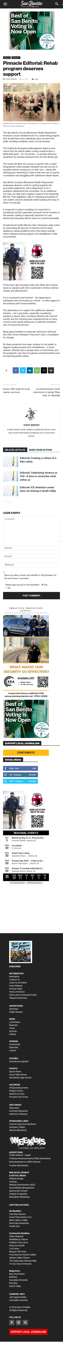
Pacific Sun (14, 1226)
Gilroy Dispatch (16, 1236)
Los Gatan (14, 1248)
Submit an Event (17, 1094)
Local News (14, 1022)
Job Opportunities (17, 1297)
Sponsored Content (18, 1191)
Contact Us (14, 979)
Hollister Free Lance (18, 1242)
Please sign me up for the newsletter (22, 585)
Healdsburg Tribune (18, 1239)
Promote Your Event (18, 1097)
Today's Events (16, 1091)
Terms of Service (17, 992)
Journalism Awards (18, 1300)
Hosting (13, 1181)
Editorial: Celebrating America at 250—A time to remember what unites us (38, 476)
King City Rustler (17, 1245)
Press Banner (15, 1254)
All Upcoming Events (18, 1087)
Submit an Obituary (18, 1114)
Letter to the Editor (18, 982)
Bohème (13, 1277)
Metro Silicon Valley (18, 1220)
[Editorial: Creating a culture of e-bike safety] (10, 461)
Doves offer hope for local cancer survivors (16, 391)
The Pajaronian (16, 1261)
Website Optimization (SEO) (22, 1184)
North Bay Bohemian (19, 1223)
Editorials (15, 58)
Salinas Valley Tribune (19, 1257)
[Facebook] (16, 370)
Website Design (16, 1178)
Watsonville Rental (18, 1130)
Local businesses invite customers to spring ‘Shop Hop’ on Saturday (46, 392)
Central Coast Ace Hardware (22, 1124)
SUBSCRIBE (15, 966)
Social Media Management (21, 1188)
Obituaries (14, 1108)
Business (13, 1025)
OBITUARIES (15, 1105)
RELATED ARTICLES (15, 450)
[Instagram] (18, 1322)
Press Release (15, 985)
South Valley (15, 1286)
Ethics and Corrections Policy (23, 995)
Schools (13, 1031)
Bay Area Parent (17, 1274)
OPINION (13, 1041)
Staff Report (11, 79)
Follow (32, 775)
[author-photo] (31, 414)
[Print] (51, 370)
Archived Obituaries (18, 1111)
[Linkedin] (30, 370)
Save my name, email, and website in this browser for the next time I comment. (30, 577)
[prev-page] (5, 502)
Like (34, 768)
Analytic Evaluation (18, 1194)
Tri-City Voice (15, 1264)
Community (14, 1044)
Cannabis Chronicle (18, 1280)
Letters (12, 1050)
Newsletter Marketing (19, 1197)
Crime (12, 1028)
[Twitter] (23, 370)
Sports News (15, 1071)
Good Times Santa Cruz (20, 1217)
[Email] (44, 370)
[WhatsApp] (37, 370)
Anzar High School (18, 1074)
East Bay (13, 1283)
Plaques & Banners (18, 998)
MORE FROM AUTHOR (40, 450)
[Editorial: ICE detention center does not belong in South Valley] (10, 491)
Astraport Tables (17, 1127)
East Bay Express (17, 1214)
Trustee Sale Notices (18, 1165)
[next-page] (10, 502)
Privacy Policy (15, 989)
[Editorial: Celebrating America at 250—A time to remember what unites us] (10, 476)
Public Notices (16, 1012)
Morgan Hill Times (17, 1251)
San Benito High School (20, 1077)
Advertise (13, 1009)
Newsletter (14, 976)
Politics (12, 1034)
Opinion (7, 58)
